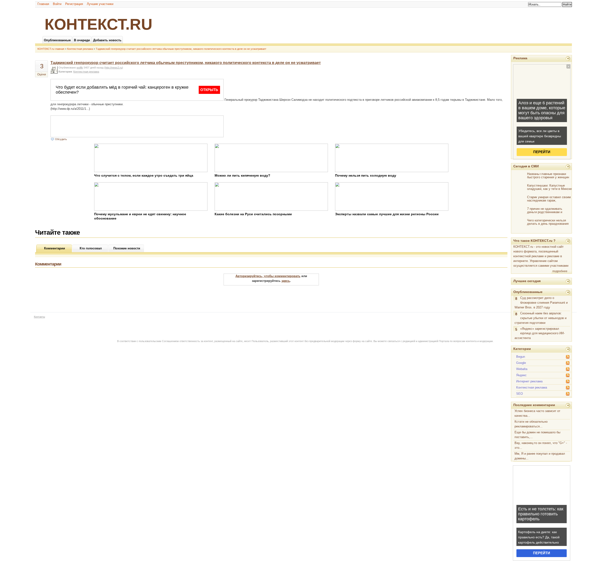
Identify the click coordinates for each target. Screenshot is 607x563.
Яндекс (521, 375)
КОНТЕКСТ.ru (98, 24)
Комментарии (54, 248)
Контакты (39, 316)
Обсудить (61, 139)
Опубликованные (528, 292)
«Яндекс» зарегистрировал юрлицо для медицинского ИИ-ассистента (540, 333)
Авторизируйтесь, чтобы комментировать (267, 276)
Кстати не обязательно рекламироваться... (531, 424)
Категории (522, 349)
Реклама (520, 58)
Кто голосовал (91, 248)
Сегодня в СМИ (526, 166)
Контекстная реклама (80, 48)
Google (521, 363)
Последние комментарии (534, 405)
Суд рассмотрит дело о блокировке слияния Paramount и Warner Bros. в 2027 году (541, 302)
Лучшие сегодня (527, 281)
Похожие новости (126, 248)
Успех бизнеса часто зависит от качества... (537, 413)
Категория (65, 71)
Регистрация (74, 4)
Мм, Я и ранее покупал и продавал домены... (540, 456)
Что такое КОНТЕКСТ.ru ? (534, 241)
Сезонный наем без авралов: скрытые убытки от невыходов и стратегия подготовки (540, 318)
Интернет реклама (529, 381)
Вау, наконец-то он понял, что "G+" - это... (541, 445)
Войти (57, 4)
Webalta (521, 369)
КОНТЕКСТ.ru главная (50, 48)
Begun (520, 356)
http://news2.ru (113, 67)
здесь (285, 281)
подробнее (559, 271)
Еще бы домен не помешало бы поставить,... (537, 434)
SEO (519, 393)
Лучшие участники (100, 4)
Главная (43, 4)
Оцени (41, 74)
